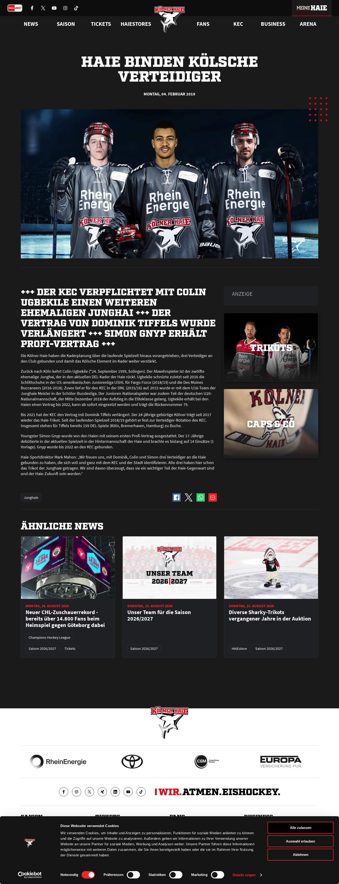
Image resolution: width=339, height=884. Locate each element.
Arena (308, 24)
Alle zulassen (300, 828)
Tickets (101, 24)
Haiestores (136, 24)
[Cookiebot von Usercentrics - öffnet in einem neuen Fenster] (30, 875)
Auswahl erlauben (300, 841)
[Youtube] (128, 791)
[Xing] (102, 791)
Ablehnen (300, 855)
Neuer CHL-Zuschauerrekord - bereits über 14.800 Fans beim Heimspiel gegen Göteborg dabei (65, 618)
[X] (89, 791)
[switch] (133, 874)
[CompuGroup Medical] (206, 762)
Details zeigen (244, 875)
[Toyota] (132, 762)
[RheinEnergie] (58, 762)
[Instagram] (76, 791)
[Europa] (281, 762)
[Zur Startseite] (169, 19)
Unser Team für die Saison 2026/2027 (159, 615)
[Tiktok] (141, 791)
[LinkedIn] (115, 791)
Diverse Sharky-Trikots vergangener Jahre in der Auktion (270, 615)
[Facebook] (63, 791)
